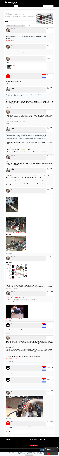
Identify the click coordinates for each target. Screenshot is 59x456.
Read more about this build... (10, 40)
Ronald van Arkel (13, 74)
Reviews (11, 26)
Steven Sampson (18, 14)
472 (52, 75)
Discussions (28, 26)
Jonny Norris (12, 87)
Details (16, 26)
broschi (12, 421)
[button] (17, 312)
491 (52, 88)
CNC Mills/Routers (11, 14)
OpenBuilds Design (9, 450)
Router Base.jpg (13, 65)
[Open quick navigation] (53, 11)
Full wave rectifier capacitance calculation (12, 358)
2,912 (52, 366)
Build (7, 26)
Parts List (22, 26)
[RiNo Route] (45, 18)
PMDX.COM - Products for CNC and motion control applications (15, 297)
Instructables (14, 383)
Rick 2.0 (12, 323)
